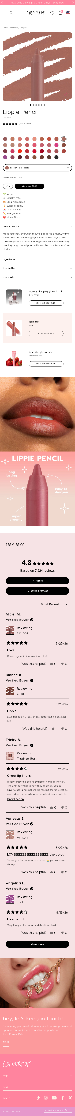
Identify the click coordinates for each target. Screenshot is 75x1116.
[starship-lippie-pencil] (34, 145)
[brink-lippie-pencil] (27, 139)
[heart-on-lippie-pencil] (56, 145)
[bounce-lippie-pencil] (5, 151)
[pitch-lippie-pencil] (49, 157)
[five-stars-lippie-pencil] (27, 145)
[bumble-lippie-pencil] (49, 151)
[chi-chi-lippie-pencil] (20, 151)
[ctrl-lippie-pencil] (42, 157)
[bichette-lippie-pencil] (42, 151)
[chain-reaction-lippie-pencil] (64, 145)
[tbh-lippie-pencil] (5, 157)
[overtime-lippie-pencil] (27, 151)
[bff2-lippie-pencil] (56, 139)
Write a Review (44, 592)
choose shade (48, 303)
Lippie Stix (34, 321)
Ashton (22, 837)
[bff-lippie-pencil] (12, 139)
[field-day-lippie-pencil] (42, 139)
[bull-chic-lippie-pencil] (56, 157)
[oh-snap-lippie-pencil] (20, 145)
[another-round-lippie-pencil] (20, 139)
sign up (6, 1042)
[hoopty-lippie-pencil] (27, 157)
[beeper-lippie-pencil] (64, 139)
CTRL (21, 693)
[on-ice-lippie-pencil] (20, 157)
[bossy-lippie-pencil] (34, 151)
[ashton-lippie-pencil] (5, 145)
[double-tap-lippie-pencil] (56, 151)
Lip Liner (14, 28)
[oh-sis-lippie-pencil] (49, 139)
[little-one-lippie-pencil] (34, 139)
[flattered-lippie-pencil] (12, 157)
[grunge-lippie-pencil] (5, 139)
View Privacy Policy (14, 1034)
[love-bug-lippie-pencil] (64, 151)
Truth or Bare (27, 758)
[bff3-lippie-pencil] (34, 157)
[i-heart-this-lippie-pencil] (12, 151)
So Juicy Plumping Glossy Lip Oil (45, 291)
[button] (30, 105)
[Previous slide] (1, 2)
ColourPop (15, 1111)
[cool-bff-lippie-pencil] (12, 145)
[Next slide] (73, 2)
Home (5, 28)
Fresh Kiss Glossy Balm (41, 352)
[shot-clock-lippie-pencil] (42, 145)
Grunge (22, 633)
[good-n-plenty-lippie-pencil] (49, 145)
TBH (20, 902)
